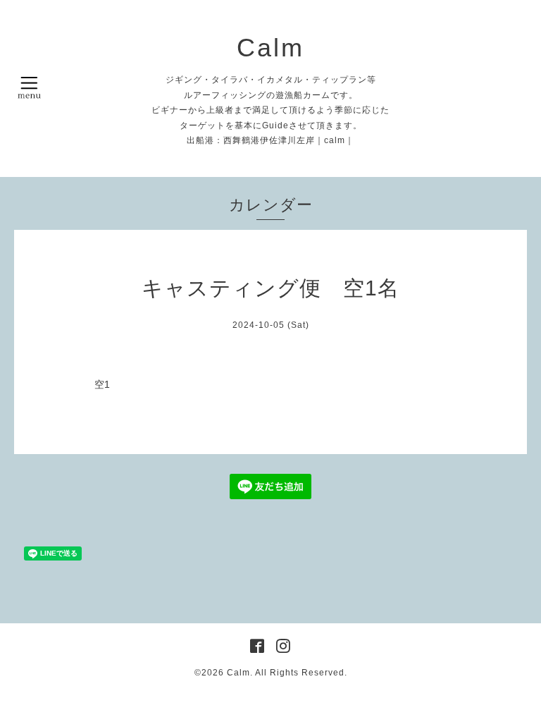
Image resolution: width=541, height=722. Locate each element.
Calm (270, 47)
